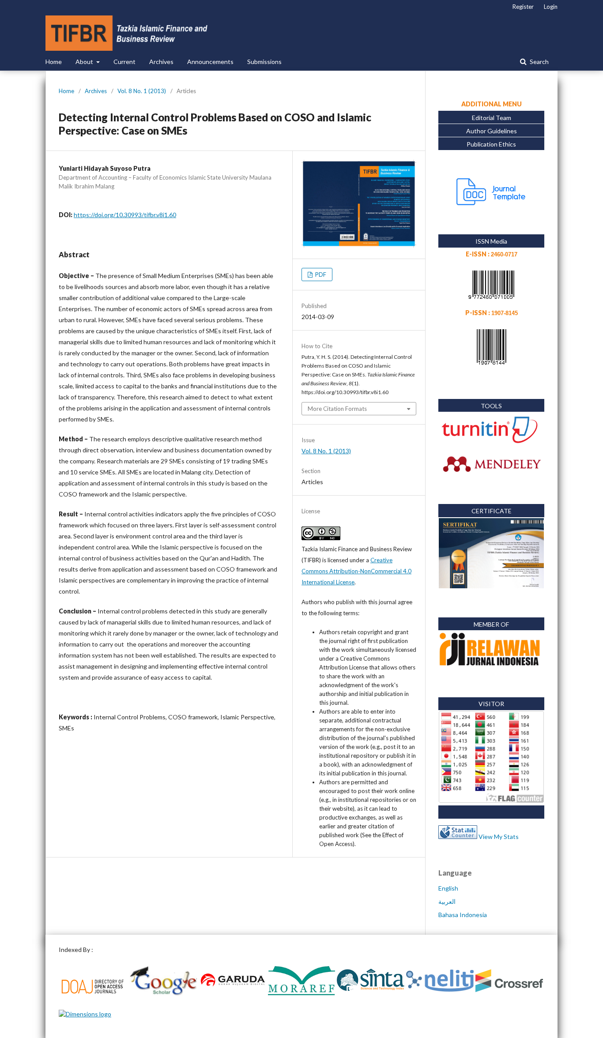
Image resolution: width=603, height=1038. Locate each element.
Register (523, 6)
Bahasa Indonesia (462, 914)
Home (53, 61)
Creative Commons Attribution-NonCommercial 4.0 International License (356, 571)
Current (124, 61)
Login (551, 6)
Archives (161, 61)
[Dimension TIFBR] (85, 1014)
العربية (447, 901)
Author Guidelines (491, 131)
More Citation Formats (337, 408)
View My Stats (499, 836)
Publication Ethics (491, 144)
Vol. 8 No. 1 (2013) (141, 90)
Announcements (210, 61)
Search (538, 61)
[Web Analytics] (457, 836)
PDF (320, 274)
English (448, 888)
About (84, 61)
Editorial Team (491, 117)
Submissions (264, 61)
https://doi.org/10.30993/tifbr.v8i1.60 (125, 214)
